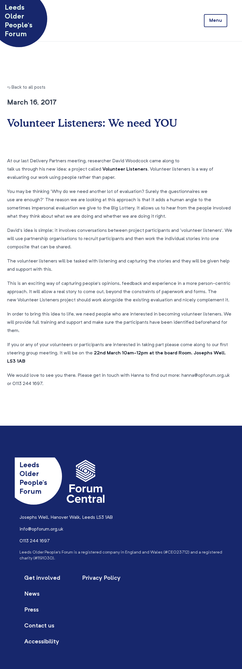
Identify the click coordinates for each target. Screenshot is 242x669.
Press (31, 610)
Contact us (39, 626)
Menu (215, 20)
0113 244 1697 (34, 541)
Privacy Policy (101, 578)
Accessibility (41, 642)
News (32, 594)
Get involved (42, 578)
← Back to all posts (26, 87)
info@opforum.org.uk (41, 529)
